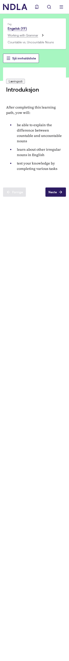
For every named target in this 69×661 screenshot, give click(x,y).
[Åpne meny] (61, 7)
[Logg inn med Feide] (36, 7)
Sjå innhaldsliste (24, 58)
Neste (52, 192)
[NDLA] (15, 7)
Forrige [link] (17, 192)
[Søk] (49, 7)
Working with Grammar (23, 35)
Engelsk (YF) (17, 28)
